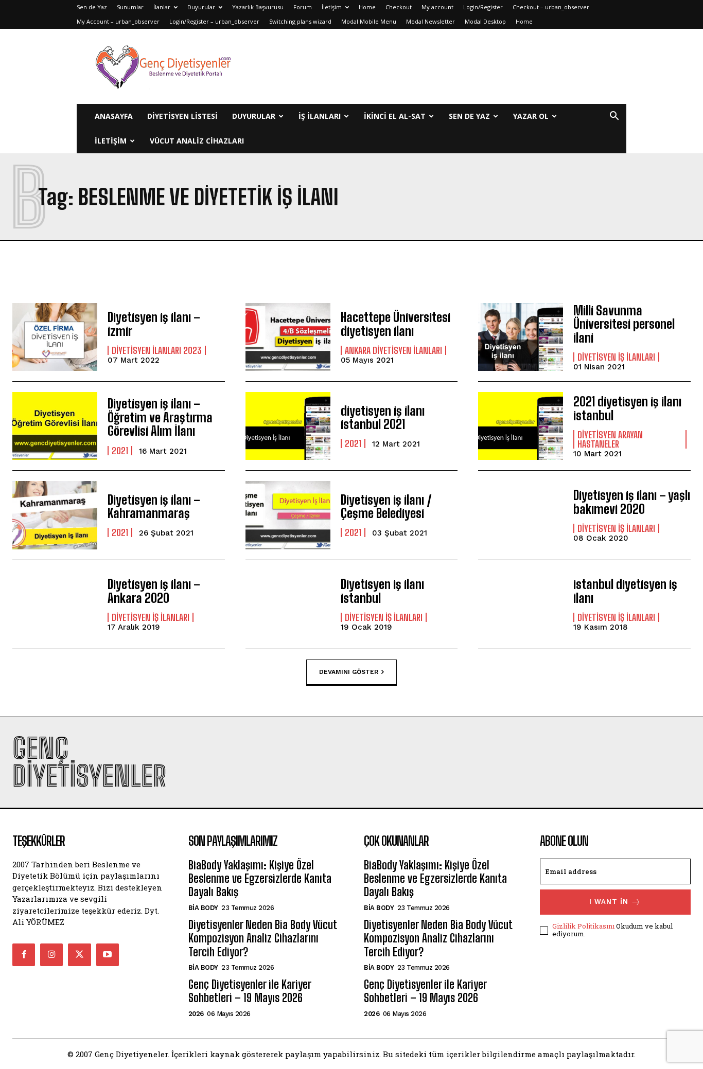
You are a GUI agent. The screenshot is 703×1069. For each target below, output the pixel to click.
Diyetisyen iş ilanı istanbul (382, 591)
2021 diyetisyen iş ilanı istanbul (627, 408)
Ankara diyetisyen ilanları (393, 350)
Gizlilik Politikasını (583, 926)
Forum (302, 7)
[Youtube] (107, 954)
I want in (608, 901)
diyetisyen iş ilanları (616, 357)
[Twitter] (79, 954)
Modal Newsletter (430, 21)
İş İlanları (319, 116)
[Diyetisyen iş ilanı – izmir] (54, 337)
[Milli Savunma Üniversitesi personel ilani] (520, 337)
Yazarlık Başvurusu (258, 7)
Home (367, 7)
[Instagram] (51, 954)
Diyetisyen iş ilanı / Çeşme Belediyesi (386, 506)
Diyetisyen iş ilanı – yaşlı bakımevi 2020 (631, 502)
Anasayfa (114, 116)
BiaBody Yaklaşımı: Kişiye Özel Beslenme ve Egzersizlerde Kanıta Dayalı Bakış (259, 878)
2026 (196, 1014)
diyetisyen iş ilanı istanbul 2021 (383, 417)
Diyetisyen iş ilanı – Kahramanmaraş (154, 506)
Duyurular (201, 7)
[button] (614, 117)
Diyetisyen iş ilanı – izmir (154, 324)
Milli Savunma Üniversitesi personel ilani (624, 324)
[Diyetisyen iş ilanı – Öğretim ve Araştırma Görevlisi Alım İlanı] (54, 426)
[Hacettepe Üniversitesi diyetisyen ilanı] (287, 337)
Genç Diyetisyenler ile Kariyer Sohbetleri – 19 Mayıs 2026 (249, 991)
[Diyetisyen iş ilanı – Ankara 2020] (54, 604)
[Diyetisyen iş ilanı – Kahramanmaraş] (54, 515)
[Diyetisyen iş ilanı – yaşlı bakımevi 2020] (520, 515)
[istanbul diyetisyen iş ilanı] (520, 604)
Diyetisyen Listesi (182, 116)
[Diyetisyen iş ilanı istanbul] (287, 604)
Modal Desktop (485, 21)
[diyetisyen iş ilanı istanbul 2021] (287, 426)
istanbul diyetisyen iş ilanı (625, 591)
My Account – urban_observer (118, 21)
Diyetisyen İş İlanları (384, 617)
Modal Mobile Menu (368, 21)
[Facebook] (23, 954)
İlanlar (161, 7)
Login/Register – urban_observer (214, 21)
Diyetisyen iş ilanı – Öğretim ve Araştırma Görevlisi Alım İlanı (160, 417)
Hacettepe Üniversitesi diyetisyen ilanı (395, 324)
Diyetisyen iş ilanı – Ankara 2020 (154, 591)
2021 (120, 450)
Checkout (398, 7)
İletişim (332, 7)
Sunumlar (130, 7)
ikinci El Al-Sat (395, 116)
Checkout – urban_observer (551, 7)
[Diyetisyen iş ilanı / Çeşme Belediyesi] (287, 515)
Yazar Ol (531, 116)
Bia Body (203, 908)
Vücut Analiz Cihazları (197, 141)
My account (437, 7)
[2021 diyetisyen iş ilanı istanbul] (520, 426)
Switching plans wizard (300, 21)
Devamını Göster (348, 671)
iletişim (111, 141)
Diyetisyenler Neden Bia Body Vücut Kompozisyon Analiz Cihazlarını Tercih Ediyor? (262, 938)
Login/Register (483, 7)
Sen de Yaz (92, 7)
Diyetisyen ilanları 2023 (157, 350)
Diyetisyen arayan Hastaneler (610, 439)
